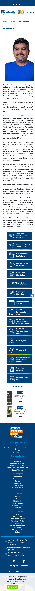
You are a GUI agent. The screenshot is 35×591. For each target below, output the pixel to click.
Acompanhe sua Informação (17, 468)
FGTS (17, 445)
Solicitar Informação (17, 465)
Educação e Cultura (17, 525)
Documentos (17, 479)
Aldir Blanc (17, 490)
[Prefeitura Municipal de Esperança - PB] (12, 12)
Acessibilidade (19, 2)
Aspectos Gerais (17, 505)
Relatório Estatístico (17, 463)
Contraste (28, 2)
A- (16, 4)
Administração (17, 523)
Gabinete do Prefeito (17, 519)
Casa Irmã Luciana (17, 488)
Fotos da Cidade (18, 503)
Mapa (17, 499)
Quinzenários (17, 476)
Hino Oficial (17, 501)
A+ (13, 4)
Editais (17, 481)
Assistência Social (17, 521)
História (17, 496)
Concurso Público (17, 485)
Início (4, 21)
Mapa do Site (17, 452)
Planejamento (17, 530)
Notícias (17, 507)
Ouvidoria (11, 2)
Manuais (17, 483)
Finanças (17, 527)
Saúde (17, 532)
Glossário (17, 461)
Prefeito (17, 514)
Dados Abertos (17, 470)
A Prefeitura (13, 21)
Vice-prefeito (17, 516)
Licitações (17, 459)
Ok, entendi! (12, 587)
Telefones (5, 2)
